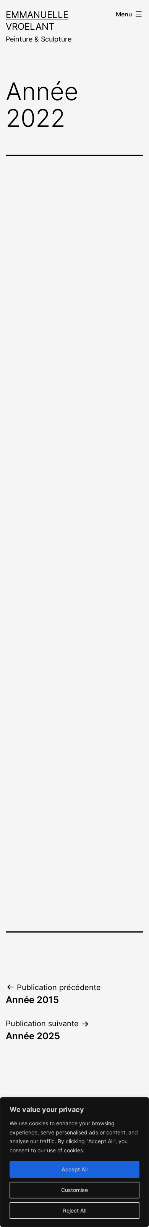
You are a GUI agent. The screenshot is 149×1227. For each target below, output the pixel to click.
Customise (74, 1190)
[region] (74, 1162)
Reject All (74, 1210)
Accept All (74, 1169)
